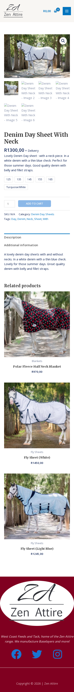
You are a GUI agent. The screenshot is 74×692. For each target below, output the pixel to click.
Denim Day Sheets (42, 214)
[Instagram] (57, 654)
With (45, 219)
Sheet (38, 219)
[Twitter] (37, 654)
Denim (21, 219)
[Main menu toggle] (67, 11)
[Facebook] (16, 654)
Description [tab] (12, 237)
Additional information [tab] (21, 245)
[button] (63, 41)
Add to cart (34, 203)
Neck (30, 219)
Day (13, 219)
